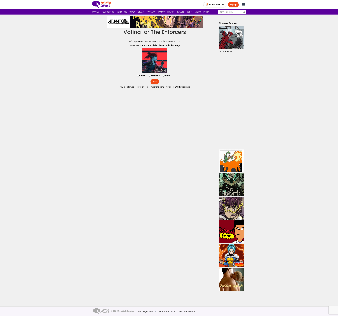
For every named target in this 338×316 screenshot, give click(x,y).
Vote (155, 81)
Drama (141, 12)
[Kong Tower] (231, 37)
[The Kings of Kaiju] (231, 255)
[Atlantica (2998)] (155, 22)
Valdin (142, 75)
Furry (206, 12)
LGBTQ (198, 12)
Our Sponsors (225, 51)
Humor (170, 12)
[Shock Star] (231, 208)
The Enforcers (168, 32)
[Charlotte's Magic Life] (231, 279)
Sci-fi (189, 12)
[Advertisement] (231, 101)
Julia (167, 75)
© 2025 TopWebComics (122, 311)
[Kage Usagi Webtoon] (231, 160)
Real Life (180, 12)
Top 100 (95, 12)
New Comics (108, 12)
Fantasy (151, 12)
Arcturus (155, 75)
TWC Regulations (146, 311)
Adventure (122, 12)
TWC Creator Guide (166, 311)
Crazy (132, 12)
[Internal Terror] (231, 231)
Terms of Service (187, 311)
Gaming (161, 12)
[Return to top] (101, 5)
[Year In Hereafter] (231, 184)
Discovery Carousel (228, 23)
